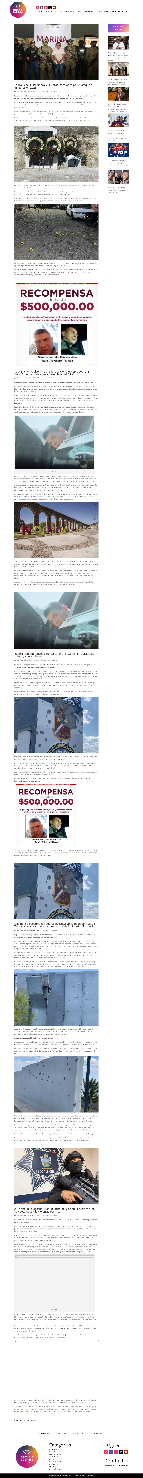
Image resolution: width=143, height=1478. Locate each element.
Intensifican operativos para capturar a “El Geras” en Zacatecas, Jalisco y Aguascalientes (54, 655)
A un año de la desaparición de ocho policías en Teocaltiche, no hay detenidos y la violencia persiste (54, 1210)
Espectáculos (55, 1469)
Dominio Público (23, 91)
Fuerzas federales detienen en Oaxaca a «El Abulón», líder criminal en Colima (117, 82)
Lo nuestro (39, 12)
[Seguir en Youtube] (54, 7)
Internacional (89, 12)
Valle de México (69, 12)
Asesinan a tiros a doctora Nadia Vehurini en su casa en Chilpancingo (118, 190)
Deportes (53, 1464)
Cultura (53, 1467)
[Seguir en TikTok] (37, 7)
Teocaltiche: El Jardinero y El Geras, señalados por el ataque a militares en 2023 (53, 86)
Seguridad (57, 12)
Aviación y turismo (102, 12)
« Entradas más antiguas (24, 1420)
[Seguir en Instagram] (46, 7)
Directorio (62, 1433)
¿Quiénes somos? (44, 1433)
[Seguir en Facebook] (41, 7)
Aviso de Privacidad (80, 1433)
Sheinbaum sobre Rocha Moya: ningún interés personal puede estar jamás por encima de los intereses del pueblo (118, 136)
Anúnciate (98, 1433)
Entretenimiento (117, 12)
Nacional (49, 12)
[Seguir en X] (50, 7)
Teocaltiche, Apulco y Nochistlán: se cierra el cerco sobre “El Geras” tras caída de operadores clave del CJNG (52, 373)
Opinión (79, 12)
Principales (53, 91)
